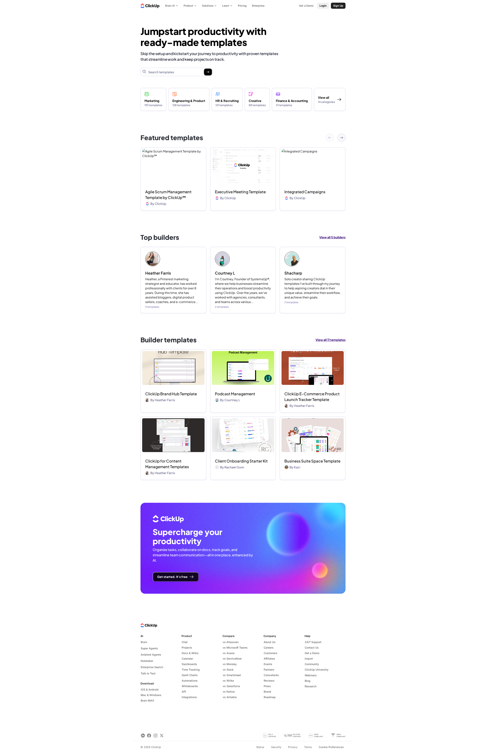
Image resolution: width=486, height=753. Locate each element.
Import (309, 658)
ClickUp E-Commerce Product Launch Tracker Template (312, 396)
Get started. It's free (172, 577)
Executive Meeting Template (240, 191)
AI (141, 636)
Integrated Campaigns (304, 191)
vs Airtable (230, 697)
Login (323, 5)
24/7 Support (313, 642)
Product (186, 636)
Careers (269, 647)
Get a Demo (312, 653)
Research (310, 686)
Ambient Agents (151, 654)
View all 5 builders (332, 237)
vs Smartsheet (232, 675)
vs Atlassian (230, 642)
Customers (270, 653)
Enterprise (258, 5)
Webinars (311, 675)
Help (307, 636)
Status (260, 747)
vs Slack (228, 669)
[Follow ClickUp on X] (161, 735)
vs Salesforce (231, 686)
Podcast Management (235, 393)
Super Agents (149, 648)
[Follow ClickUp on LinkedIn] (142, 735)
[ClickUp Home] (149, 6)
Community (312, 664)
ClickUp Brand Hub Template (171, 393)
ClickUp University (316, 669)
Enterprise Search (152, 667)
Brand (267, 691)
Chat (185, 642)
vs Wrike (228, 680)
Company (270, 636)
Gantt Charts (190, 675)
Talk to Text (148, 673)
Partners (269, 669)
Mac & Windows (151, 695)
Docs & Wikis (190, 653)
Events (268, 664)
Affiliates (269, 658)
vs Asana (228, 653)
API (184, 691)
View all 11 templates (331, 340)
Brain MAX (147, 700)
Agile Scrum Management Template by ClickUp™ (168, 194)
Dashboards (189, 664)
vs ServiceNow (232, 658)
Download (147, 683)
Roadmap (270, 697)
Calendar (187, 658)
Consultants (271, 675)
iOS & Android (150, 689)
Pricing (242, 5)
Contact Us (312, 647)
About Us (269, 642)
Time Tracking (191, 669)
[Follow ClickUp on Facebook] (149, 735)
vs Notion (229, 691)
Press (267, 686)
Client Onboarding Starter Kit (241, 461)
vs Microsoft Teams (235, 647)
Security (276, 747)
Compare (228, 636)
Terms (308, 747)
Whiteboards (190, 686)
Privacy (292, 747)
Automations (190, 680)
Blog (307, 680)
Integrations (189, 697)
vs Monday (230, 664)
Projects (187, 647)
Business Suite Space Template (312, 461)
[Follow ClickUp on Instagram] (155, 735)
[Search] (208, 72)
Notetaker (147, 660)
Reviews (269, 680)
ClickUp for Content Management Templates (167, 464)
